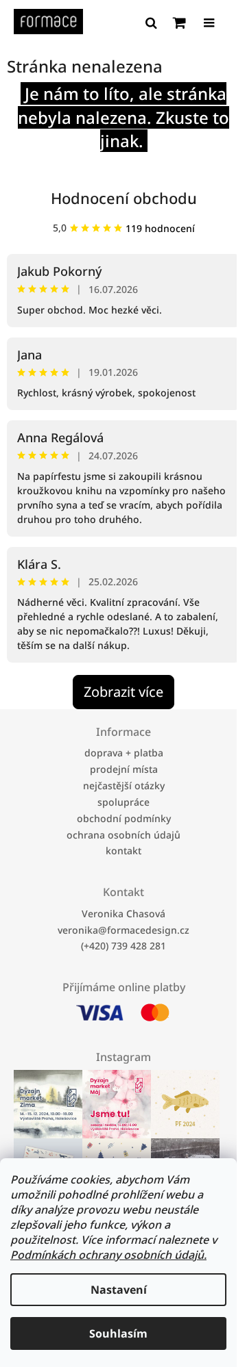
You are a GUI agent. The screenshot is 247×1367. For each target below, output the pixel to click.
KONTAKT (123, 850)
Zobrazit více (123, 691)
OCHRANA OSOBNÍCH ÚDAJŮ (123, 834)
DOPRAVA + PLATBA (123, 752)
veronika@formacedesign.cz (123, 929)
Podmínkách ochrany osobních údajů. (108, 1254)
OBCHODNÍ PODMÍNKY (124, 818)
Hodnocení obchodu (124, 198)
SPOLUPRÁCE (123, 801)
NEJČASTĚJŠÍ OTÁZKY (124, 785)
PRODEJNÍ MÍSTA (124, 769)
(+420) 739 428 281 (123, 945)
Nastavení (119, 1289)
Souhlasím (118, 1333)
